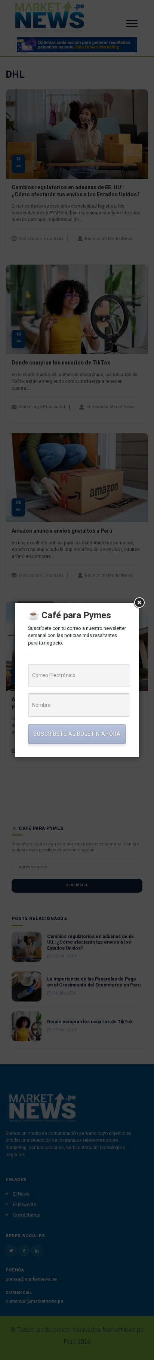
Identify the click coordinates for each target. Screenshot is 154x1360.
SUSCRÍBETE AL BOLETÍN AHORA (77, 734)
